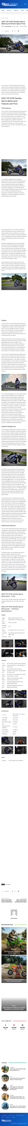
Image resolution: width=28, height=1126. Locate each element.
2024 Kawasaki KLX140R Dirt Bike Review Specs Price (14, 952)
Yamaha (6, 18)
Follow (14, 1024)
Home (2, 18)
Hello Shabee (8, 26)
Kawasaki (13, 949)
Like (5, 1024)
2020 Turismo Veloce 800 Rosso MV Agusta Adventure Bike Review (6, 900)
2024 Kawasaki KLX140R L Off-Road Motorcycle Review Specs (17, 1097)
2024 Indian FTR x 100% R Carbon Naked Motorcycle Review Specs (18, 1107)
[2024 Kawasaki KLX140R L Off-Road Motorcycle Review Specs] (5, 1097)
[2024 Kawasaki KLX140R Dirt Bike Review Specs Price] (14, 941)
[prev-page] (2, 1014)
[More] (18, 31)
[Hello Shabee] (2, 26)
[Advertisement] (14, 69)
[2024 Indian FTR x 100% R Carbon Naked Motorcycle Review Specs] (5, 1106)
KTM (14, 977)
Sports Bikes (8, 884)
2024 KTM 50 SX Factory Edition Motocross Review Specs (14, 980)
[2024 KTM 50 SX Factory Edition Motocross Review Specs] (14, 969)
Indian (13, 1005)
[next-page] (5, 1014)
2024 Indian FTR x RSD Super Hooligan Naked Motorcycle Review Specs (14, 1008)
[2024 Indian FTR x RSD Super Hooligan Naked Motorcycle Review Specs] (14, 997)
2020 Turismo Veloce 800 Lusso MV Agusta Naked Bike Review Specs (21, 900)
